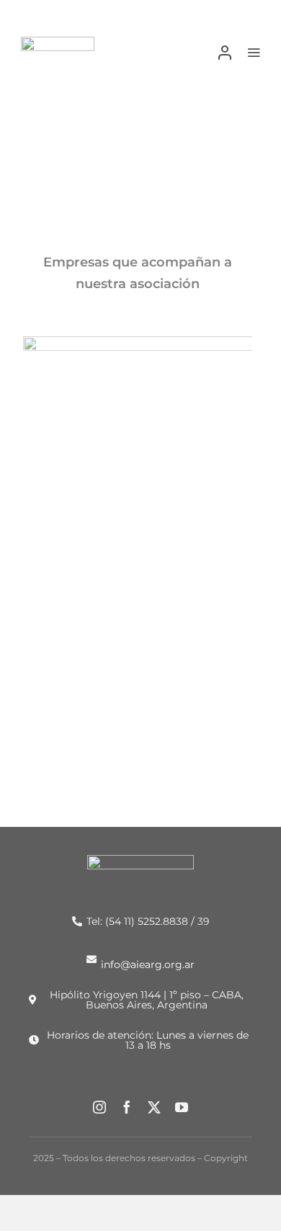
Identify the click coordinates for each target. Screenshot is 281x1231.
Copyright (226, 1157)
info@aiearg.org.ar (148, 964)
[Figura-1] (57, 42)
